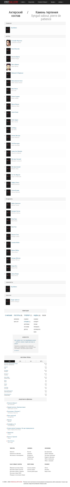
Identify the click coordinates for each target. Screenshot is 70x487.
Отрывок (26, 321)
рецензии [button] (31, 2)
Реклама (47, 469)
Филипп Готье (15, 234)
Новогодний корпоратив (8, 390)
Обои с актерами (49, 460)
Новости (12, 451)
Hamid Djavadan (15, 49)
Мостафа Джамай (15, 167)
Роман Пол (14, 266)
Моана (5, 380)
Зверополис (10, 432)
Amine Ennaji (14, 112)
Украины (29, 453)
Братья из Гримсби (12, 436)
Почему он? (6, 373)
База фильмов (48, 451)
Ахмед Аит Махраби (16, 151)
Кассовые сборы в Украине (17, 471)
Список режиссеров (32, 471)
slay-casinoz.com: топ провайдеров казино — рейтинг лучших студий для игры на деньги (25, 342)
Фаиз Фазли (14, 88)
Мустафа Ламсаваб (16, 159)
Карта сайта (48, 471)
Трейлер (27, 315)
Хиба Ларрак (14, 120)
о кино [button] (23, 2)
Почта (46, 467)
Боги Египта (11, 441)
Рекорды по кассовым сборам (17, 475)
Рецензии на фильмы (15, 453)
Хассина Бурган (15, 56)
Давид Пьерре (15, 273)
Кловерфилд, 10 (11, 424)
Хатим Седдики (15, 96)
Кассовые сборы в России (16, 469)
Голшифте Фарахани (16, 40)
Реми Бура (14, 219)
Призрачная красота (7, 394)
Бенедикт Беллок (15, 211)
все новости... (16, 350)
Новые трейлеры (49, 453)
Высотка (9, 420)
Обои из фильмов (49, 459)
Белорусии (30, 455)
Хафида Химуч (15, 182)
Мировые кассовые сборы (16, 467)
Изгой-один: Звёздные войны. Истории (11, 363)
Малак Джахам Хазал (16, 80)
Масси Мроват (15, 64)
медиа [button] (53, 2)
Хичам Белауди (15, 190)
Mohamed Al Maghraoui (17, 73)
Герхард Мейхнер (15, 258)
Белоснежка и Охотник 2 (13, 411)
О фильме (8, 315)
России (29, 451)
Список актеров (31, 467)
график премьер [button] (42, 2)
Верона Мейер (15, 250)
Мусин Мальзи (15, 104)
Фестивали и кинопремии (16, 455)
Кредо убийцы (6, 377)
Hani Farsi (13, 227)
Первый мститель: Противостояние (16, 407)
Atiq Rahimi (14, 27)
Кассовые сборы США (15, 473)
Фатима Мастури (15, 135)
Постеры (17, 315)
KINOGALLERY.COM (16, 482)
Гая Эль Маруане (15, 174)
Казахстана (30, 459)
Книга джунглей (11, 415)
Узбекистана (30, 457)
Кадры (36, 315)
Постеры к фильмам (50, 455)
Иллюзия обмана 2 (12, 403)
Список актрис (31, 469)
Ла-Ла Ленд (6, 387)
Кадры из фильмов (49, 457)
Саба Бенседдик (15, 143)
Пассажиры (6, 370)
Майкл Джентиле (15, 203)
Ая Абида (13, 127)
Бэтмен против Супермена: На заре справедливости (20, 428)
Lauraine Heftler (15, 242)
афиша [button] (60, 2)
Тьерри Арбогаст (15, 299)
